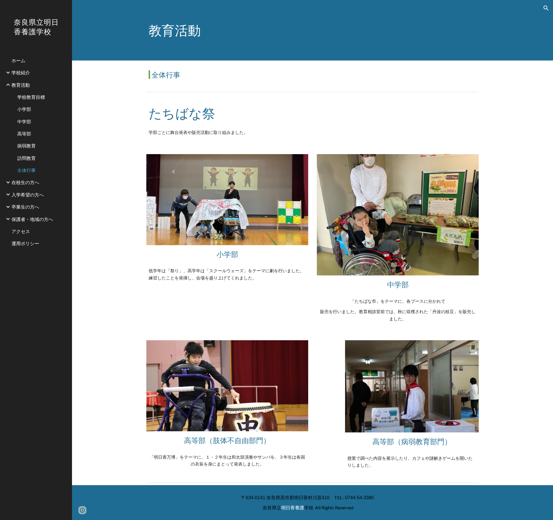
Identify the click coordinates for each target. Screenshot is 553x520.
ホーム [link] (18, 60)
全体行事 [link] (26, 170)
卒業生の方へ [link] (25, 206)
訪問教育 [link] (26, 158)
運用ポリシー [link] (25, 243)
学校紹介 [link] (21, 72)
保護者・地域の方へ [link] (32, 219)
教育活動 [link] (21, 85)
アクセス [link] (21, 231)
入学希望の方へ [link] (28, 194)
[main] (312, 30)
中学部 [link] (24, 121)
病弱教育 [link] (26, 145)
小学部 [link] (24, 109)
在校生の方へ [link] (25, 182)
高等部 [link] (24, 133)
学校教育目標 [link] (31, 97)
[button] (546, 8)
